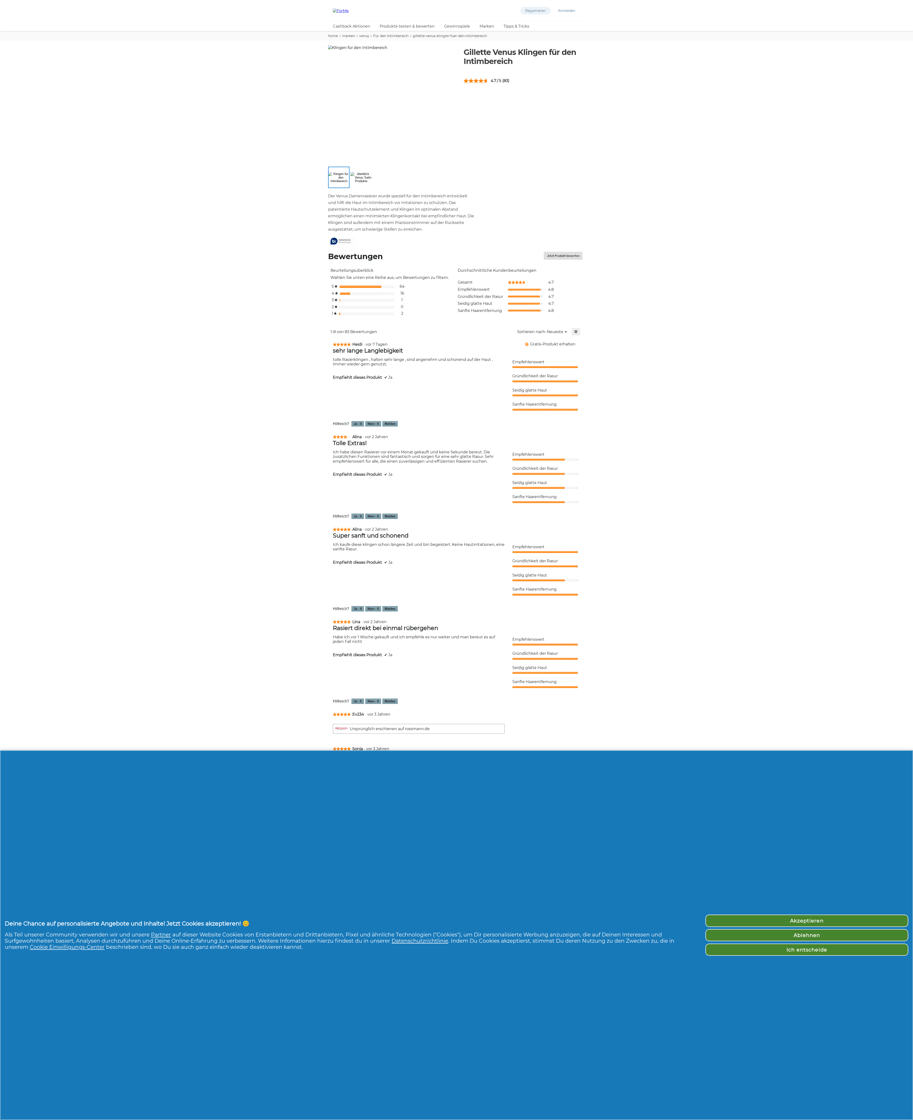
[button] (535, 11)
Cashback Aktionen (351, 26)
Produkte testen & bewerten (407, 26)
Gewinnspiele (457, 26)
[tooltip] (342, 241)
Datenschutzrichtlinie (420, 941)
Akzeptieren (806, 921)
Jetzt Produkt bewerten (565, 257)
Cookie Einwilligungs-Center (67, 947)
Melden (390, 424)
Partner (161, 934)
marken (348, 36)
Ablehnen (807, 935)
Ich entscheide (807, 950)
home (333, 36)
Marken (487, 26)
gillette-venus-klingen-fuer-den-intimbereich (450, 36)
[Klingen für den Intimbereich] (339, 177)
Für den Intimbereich (390, 36)
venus (364, 36)
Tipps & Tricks (516, 26)
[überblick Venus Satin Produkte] (361, 177)
